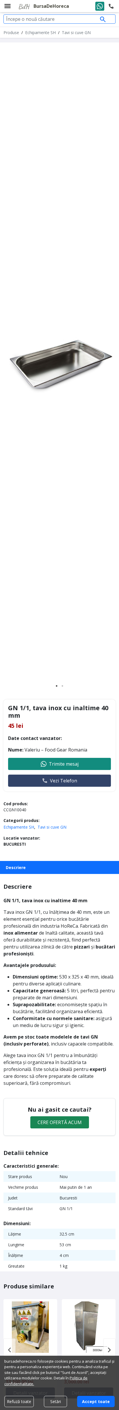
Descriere (16, 867)
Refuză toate (19, 1401)
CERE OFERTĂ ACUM (60, 1122)
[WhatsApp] (99, 6)
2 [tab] (62, 686)
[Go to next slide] (109, 1349)
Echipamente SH (40, 32)
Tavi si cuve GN (76, 32)
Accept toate (96, 1401)
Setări (55, 1401)
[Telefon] (111, 6)
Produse (11, 32)
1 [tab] (57, 686)
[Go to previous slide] (9, 1349)
